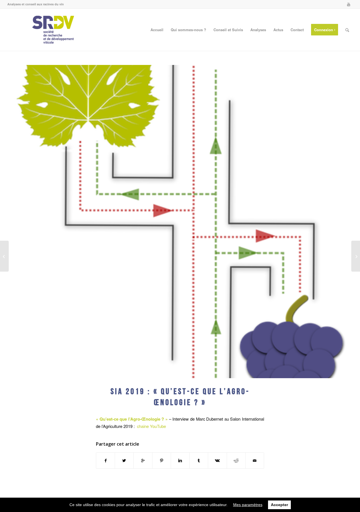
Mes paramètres (247, 504)
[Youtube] (348, 4)
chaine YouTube (151, 426)
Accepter (279, 504)
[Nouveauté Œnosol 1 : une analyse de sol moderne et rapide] (4, 256)
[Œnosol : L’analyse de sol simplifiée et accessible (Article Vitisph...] (355, 256)
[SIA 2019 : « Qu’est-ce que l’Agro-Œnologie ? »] (180, 221)
